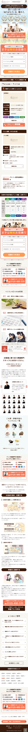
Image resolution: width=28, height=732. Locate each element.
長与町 (3, 681)
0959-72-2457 (13, 160)
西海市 (8, 678)
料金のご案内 (14, 450)
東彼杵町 (13, 681)
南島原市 (18, 678)
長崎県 (19, 716)
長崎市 (3, 673)
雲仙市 (13, 678)
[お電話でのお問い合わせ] (14, 276)
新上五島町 (21, 683)
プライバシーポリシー (17, 726)
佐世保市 (8, 673)
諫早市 (19, 673)
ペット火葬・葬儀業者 (12, 716)
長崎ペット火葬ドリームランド (13, 89)
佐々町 (15, 683)
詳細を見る (14, 120)
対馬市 (17, 676)
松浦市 (13, 676)
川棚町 (19, 681)
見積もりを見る (14, 71)
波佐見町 (3, 683)
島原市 (14, 673)
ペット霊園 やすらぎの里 (10, 131)
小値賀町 (9, 683)
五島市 (3, 678)
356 (22, 105)
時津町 (8, 681)
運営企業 (8, 726)
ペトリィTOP (4, 716)
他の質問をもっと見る (14, 663)
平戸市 (8, 676)
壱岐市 (22, 676)
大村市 (3, 676)
